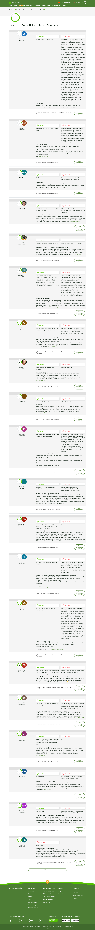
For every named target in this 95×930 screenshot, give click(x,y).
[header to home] (15, 2)
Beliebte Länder (33, 902)
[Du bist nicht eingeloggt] (84, 2)
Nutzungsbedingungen (28, 926)
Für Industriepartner (49, 896)
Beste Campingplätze (53, 5)
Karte (15, 5)
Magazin (63, 5)
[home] (15, 888)
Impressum (37, 926)
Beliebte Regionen (33, 905)
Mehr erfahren (42, 156)
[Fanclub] (22, 5)
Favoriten (77, 2)
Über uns (75, 892)
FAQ (59, 891)
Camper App (32, 893)
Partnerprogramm (48, 899)
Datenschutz (45, 926)
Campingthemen (33, 907)
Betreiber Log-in (48, 902)
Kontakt (60, 893)
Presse (75, 898)
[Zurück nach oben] (47, 882)
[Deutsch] (59, 2)
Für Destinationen (48, 893)
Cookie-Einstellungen (55, 926)
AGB (63, 926)
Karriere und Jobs (78, 895)
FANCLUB (31, 891)
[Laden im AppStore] (66, 920)
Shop (29, 899)
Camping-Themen (40, 5)
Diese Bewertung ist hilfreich (79, 113)
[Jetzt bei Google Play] (75, 920)
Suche (10, 5)
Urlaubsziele (30, 5)
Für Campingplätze (48, 891)
